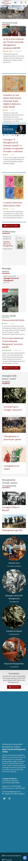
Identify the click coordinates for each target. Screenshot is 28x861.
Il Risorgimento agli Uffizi (12, 530)
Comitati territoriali (14, 631)
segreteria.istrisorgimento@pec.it (15, 794)
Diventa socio (14, 562)
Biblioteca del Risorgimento (7, 238)
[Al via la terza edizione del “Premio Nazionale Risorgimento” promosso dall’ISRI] (14, 31)
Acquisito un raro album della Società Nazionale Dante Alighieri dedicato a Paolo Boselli (12, 101)
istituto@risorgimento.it (13, 792)
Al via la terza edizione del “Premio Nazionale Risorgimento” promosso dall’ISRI (12, 343)
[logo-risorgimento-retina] (2, 2)
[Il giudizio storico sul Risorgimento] (20, 242)
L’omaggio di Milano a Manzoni (11, 509)
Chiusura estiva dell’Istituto (13, 320)
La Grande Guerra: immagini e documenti (13, 408)
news (10, 51)
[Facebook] (4, 798)
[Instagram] (9, 798)
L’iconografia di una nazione (11, 467)
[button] (21, 3)
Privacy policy (8, 860)
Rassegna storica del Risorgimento (14, 597)
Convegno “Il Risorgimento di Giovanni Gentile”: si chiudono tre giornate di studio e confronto (13, 145)
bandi (6, 51)
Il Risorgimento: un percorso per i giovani (12, 438)
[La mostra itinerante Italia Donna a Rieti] (14, 187)
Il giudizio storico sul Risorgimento (8, 243)
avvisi (5, 323)
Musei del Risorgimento (14, 663)
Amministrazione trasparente (12, 856)
